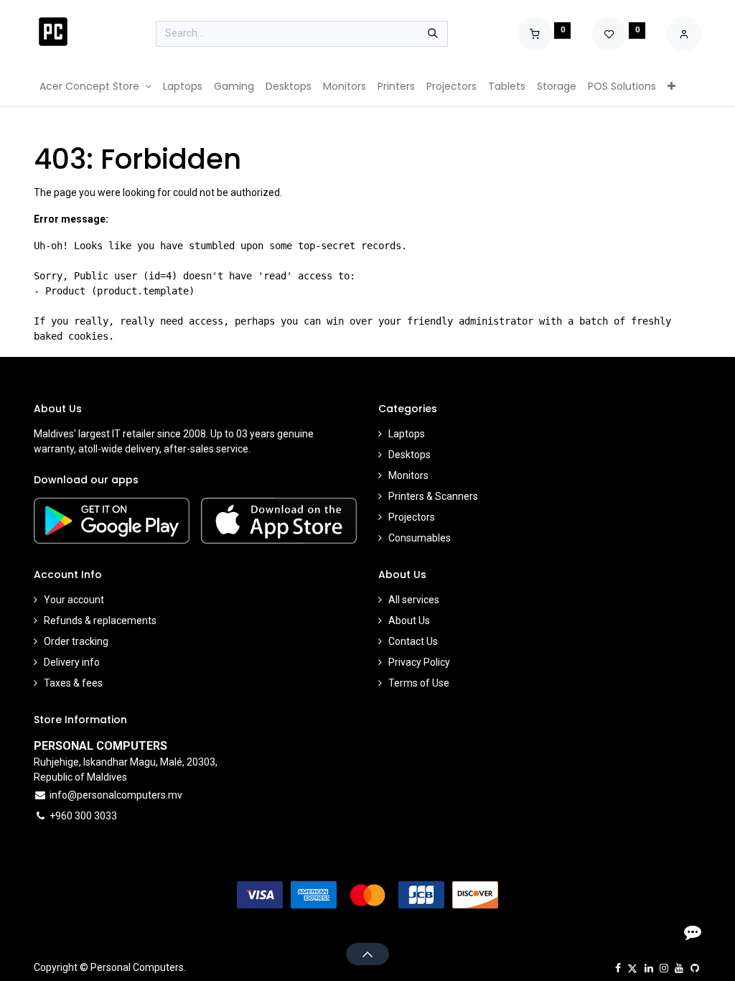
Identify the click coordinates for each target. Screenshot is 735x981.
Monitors (408, 475)
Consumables (419, 538)
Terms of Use (418, 683)
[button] (367, 953)
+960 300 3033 (83, 816)
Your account (74, 599)
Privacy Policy (419, 662)
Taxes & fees (73, 683)
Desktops (409, 454)
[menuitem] (95, 86)
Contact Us (413, 641)
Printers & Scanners (433, 496)
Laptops (406, 434)
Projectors (411, 517)
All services (413, 599)
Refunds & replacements (100, 620)
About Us (409, 620)
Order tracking (76, 641)
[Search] (432, 34)
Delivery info (72, 662)
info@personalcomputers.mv (116, 795)
